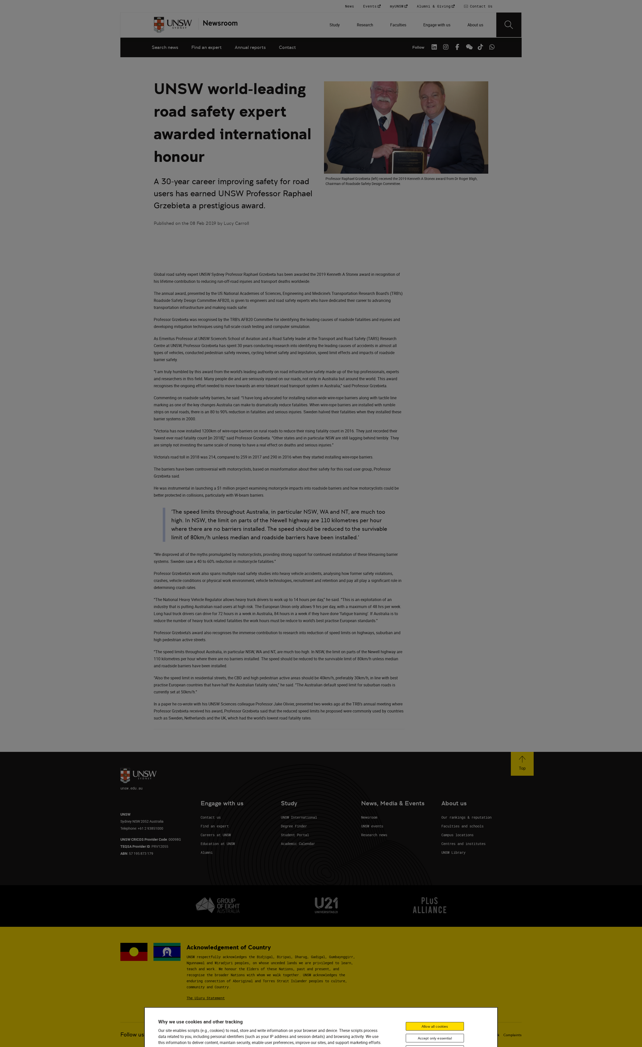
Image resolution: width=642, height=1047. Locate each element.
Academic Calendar (298, 843)
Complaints (512, 1035)
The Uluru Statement (206, 998)
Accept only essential (435, 1038)
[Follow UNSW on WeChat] (468, 47)
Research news (374, 834)
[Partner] (218, 25)
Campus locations (457, 834)
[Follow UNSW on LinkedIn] (434, 47)
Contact (287, 47)
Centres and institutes (463, 843)
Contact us (211, 817)
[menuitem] (335, 24)
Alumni (207, 852)
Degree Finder (294, 826)
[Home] (173, 25)
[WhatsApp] (492, 47)
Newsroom (369, 817)
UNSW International (299, 817)
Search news (165, 47)
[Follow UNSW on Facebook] (457, 47)
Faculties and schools (462, 826)
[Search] (508, 25)
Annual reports (250, 47)
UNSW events (372, 826)
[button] (522, 764)
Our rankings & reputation (466, 817)
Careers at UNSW (216, 834)
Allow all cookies (435, 1026)
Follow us (132, 1034)
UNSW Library (453, 852)
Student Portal (295, 834)
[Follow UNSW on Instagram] (445, 47)
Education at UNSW (218, 843)
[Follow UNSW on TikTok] (480, 47)
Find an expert (206, 47)
